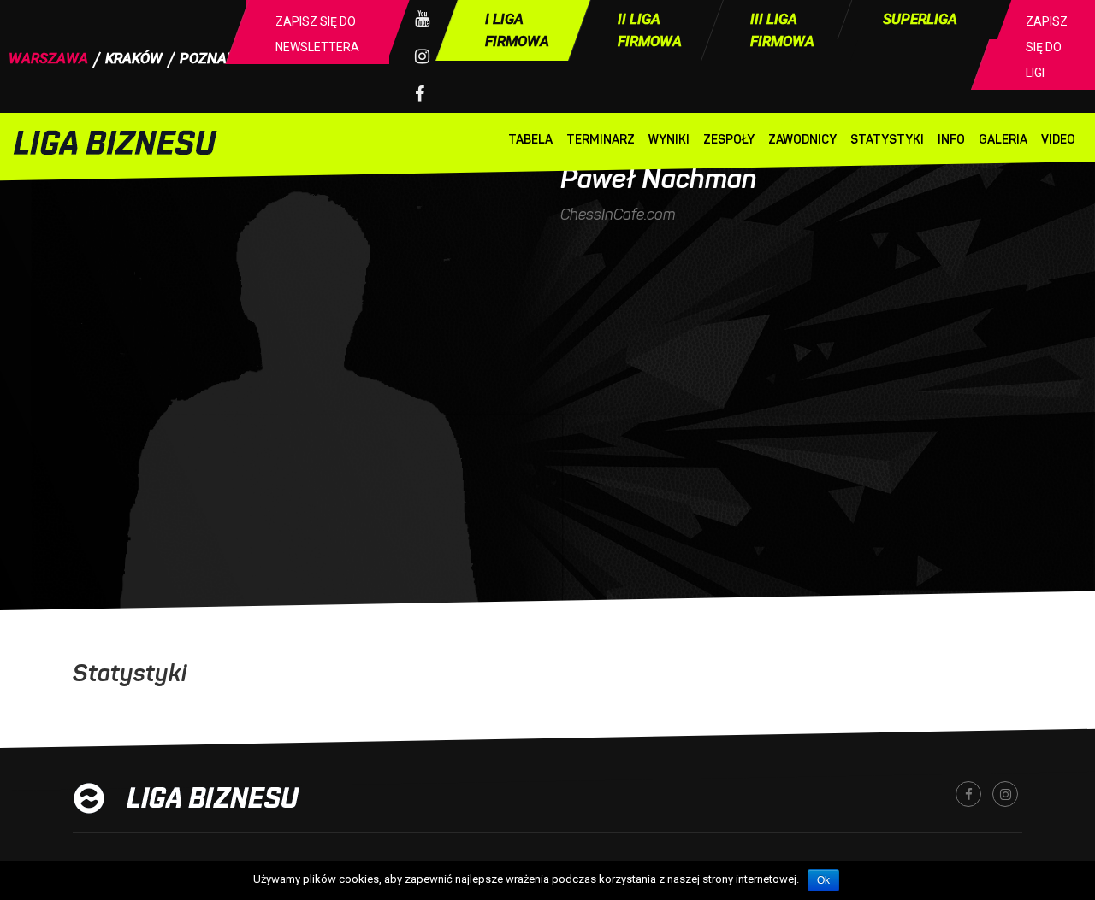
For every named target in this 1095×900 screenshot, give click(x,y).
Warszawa (48, 58)
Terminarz (600, 139)
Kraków (134, 58)
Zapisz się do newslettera (317, 34)
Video (1058, 139)
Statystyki (887, 139)
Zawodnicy (802, 139)
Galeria (1003, 139)
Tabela (530, 139)
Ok (823, 880)
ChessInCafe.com (618, 214)
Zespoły (729, 139)
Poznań (208, 58)
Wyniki (669, 139)
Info (951, 139)
